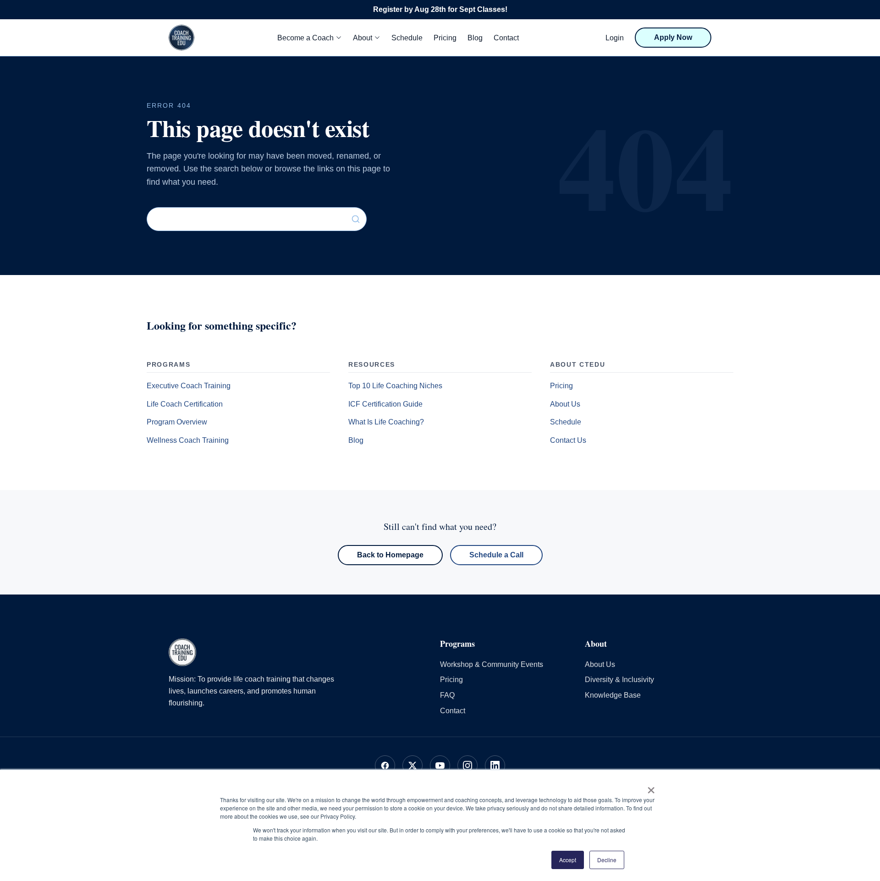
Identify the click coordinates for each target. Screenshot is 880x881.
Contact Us (568, 440)
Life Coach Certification (185, 404)
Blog (475, 38)
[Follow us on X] (412, 765)
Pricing (445, 38)
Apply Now (673, 37)
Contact (506, 38)
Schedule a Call (496, 555)
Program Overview (177, 422)
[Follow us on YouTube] (440, 765)
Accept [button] (567, 860)
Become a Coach (305, 38)
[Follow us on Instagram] (467, 765)
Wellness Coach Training (188, 440)
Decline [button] (606, 860)
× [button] (651, 787)
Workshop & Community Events (491, 664)
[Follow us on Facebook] (385, 765)
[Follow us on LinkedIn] (495, 765)
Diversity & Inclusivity (619, 679)
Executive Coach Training (189, 386)
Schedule (407, 38)
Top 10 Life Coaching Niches (395, 386)
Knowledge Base (613, 695)
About (362, 38)
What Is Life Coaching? (386, 422)
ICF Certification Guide (385, 404)
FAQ (447, 695)
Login (614, 38)
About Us (565, 404)
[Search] (355, 219)
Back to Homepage (390, 555)
